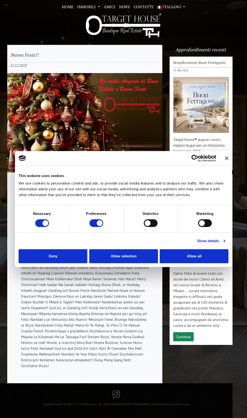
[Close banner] (226, 158)
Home (67, 6)
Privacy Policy (161, 404)
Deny (53, 256)
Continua (183, 336)
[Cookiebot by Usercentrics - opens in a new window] (195, 158)
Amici (109, 6)
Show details (208, 241)
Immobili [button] (87, 6)
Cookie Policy (181, 404)
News (124, 6)
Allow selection (124, 256)
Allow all (194, 256)
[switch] (96, 223)
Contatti (143, 6)
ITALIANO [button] (172, 6)
